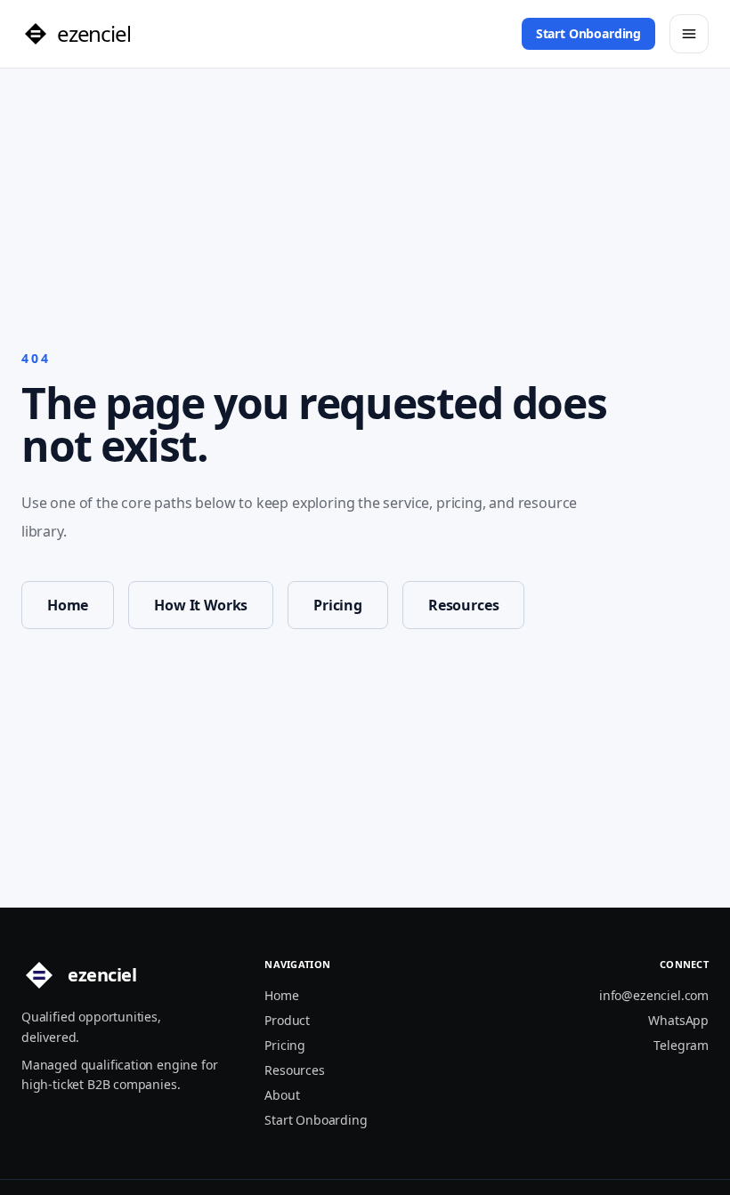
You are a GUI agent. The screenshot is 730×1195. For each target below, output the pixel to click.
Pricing (337, 605)
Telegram (681, 1045)
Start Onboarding (588, 33)
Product (287, 1020)
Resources (463, 605)
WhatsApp (678, 1020)
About (281, 1094)
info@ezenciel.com (654, 995)
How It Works (200, 605)
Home (67, 605)
